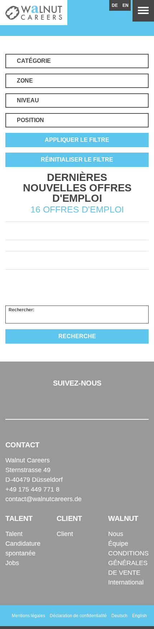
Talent (14, 533)
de (115, 5)
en (125, 5)
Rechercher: (21, 309)
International (126, 582)
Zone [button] (25, 81)
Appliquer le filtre (77, 140)
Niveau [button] (28, 100)
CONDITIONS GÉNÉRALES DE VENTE (128, 563)
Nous (115, 533)
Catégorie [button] (34, 61)
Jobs (12, 563)
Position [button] (30, 120)
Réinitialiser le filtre (77, 160)
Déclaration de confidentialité (78, 615)
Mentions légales (28, 615)
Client (65, 533)
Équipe (118, 543)
